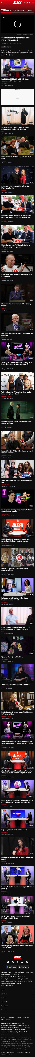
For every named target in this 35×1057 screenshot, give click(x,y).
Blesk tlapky (4, 573)
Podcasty (3, 367)
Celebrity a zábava (6, 396)
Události (3, 308)
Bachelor (3, 920)
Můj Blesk (27, 2)
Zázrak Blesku (5, 484)
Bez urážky (4, 950)
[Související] (20, 31)
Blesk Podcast (5, 543)
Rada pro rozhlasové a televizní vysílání (18, 1047)
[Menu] (2, 2)
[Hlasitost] (4, 17)
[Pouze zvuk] (24, 31)
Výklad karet (4, 659)
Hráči (2, 131)
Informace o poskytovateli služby (25, 34)
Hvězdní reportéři (16, 43)
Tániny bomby (5, 514)
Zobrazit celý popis (7, 55)
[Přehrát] (4, 31)
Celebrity (3, 161)
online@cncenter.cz (6, 1043)
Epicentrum (4, 83)
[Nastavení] (27, 31)
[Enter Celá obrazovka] (30, 31)
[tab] (6, 11)
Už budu (3, 746)
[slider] (17, 29)
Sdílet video (6, 47)
